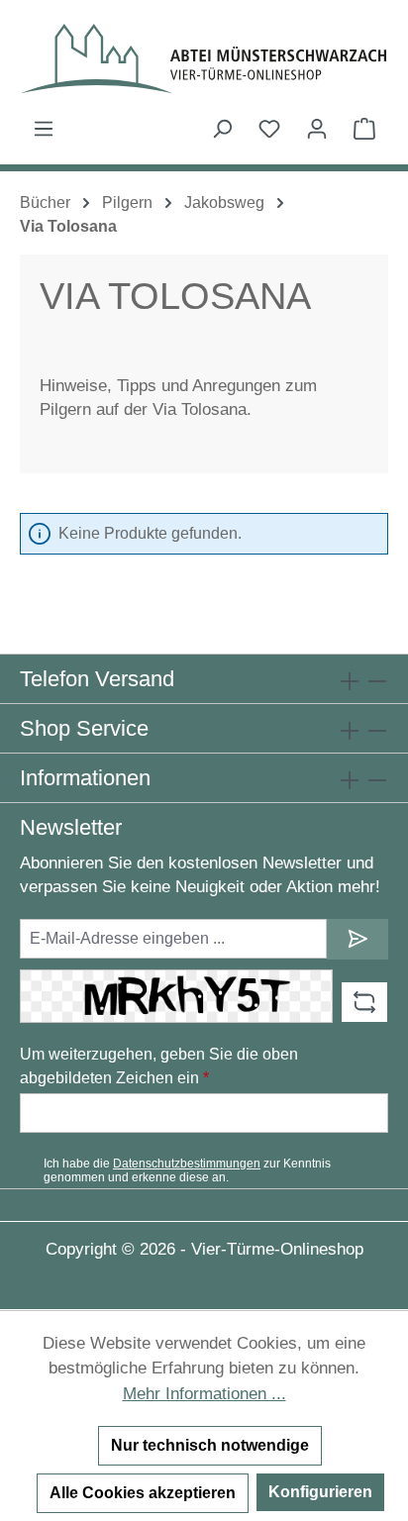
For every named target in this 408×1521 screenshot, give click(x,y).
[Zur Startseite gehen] (204, 58)
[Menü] (43, 129)
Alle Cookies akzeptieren (143, 1492)
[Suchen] (222, 129)
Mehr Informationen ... (204, 1393)
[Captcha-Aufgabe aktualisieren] (364, 1002)
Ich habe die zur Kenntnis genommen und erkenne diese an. (187, 1170)
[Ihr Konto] (317, 129)
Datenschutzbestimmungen (186, 1163)
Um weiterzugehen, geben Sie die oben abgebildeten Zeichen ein (159, 1066)
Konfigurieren (320, 1491)
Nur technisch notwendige (210, 1445)
